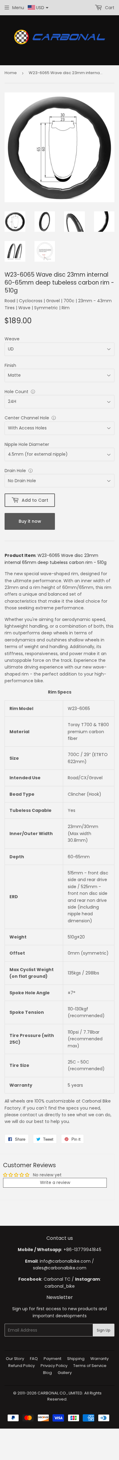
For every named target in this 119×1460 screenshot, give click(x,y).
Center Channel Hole (27, 418)
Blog (47, 1373)
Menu (18, 8)
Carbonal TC (57, 1279)
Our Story (15, 1358)
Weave (12, 339)
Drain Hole (15, 471)
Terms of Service (89, 1366)
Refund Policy (21, 1366)
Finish (10, 365)
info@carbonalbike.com (65, 1261)
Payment (52, 1358)
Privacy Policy (54, 1366)
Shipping (76, 1358)
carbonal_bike (60, 1286)
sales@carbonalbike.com (59, 1268)
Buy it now (30, 521)
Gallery (65, 1373)
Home (11, 73)
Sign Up (103, 1330)
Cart (109, 8)
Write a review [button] (55, 1182)
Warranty (99, 1358)
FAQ (34, 1358)
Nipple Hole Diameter (27, 444)
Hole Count (16, 392)
